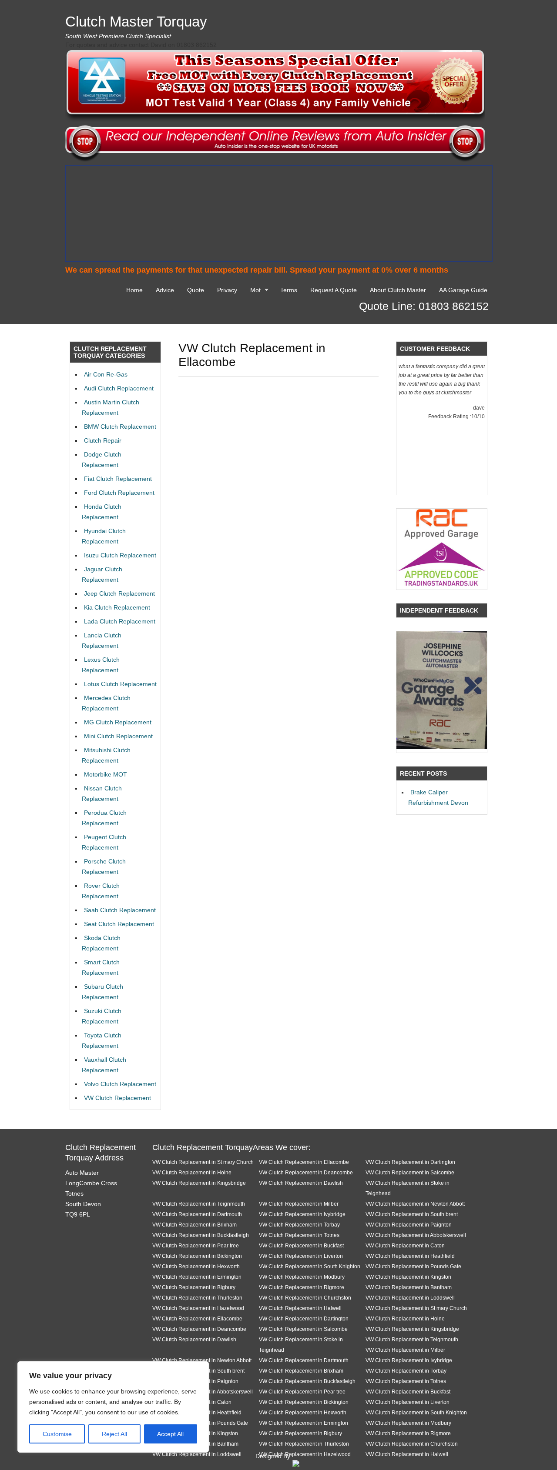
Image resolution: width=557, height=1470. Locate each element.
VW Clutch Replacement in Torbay (299, 1224)
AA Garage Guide (463, 290)
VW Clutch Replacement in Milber (299, 1204)
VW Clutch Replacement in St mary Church (203, 1162)
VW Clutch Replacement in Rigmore (301, 1287)
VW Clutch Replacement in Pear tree (195, 1245)
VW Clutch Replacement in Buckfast (301, 1245)
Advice (165, 290)
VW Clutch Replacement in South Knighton (309, 1266)
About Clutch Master (398, 290)
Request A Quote (333, 290)
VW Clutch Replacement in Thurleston (197, 1297)
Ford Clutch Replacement (119, 492)
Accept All (170, 1433)
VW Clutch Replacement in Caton (405, 1245)
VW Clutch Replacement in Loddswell (410, 1297)
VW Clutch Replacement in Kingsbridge (199, 1183)
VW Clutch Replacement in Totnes (299, 1235)
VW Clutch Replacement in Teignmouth (198, 1204)
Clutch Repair (102, 440)
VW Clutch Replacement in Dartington (410, 1162)
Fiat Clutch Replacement (118, 478)
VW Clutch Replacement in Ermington (197, 1277)
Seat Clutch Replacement (119, 923)
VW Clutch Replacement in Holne (192, 1172)
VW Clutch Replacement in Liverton (301, 1256)
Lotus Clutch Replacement (120, 683)
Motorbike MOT (105, 774)
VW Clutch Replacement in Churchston (305, 1297)
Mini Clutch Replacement (118, 736)
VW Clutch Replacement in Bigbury (193, 1287)
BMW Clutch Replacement (120, 426)
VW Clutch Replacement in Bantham (409, 1287)
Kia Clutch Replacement (117, 607)
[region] (113, 1407)
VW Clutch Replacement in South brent (412, 1214)
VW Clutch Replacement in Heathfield (410, 1256)
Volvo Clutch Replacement (120, 1083)
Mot (253, 291)
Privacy (227, 290)
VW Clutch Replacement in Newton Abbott (415, 1204)
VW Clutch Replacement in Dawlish (301, 1183)
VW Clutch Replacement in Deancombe (306, 1172)
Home (134, 290)
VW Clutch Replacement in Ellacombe (304, 1162)
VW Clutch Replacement (117, 1097)
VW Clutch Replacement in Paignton (409, 1224)
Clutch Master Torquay (136, 21)
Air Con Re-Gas (106, 374)
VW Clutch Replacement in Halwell (300, 1308)
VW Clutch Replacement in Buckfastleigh (200, 1235)
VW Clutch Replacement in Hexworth (196, 1266)
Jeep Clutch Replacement (119, 593)
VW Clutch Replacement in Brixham (194, 1224)
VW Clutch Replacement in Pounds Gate (413, 1266)
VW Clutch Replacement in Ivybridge (302, 1214)
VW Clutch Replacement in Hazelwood (198, 1308)
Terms (288, 290)
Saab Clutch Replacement (120, 910)
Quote (195, 290)
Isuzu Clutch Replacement (120, 555)
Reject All (114, 1433)
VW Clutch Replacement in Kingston (408, 1277)
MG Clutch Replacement (117, 722)
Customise (57, 1433)
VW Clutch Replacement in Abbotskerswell (416, 1235)
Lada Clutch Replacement (119, 621)
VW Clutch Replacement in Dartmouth (197, 1214)
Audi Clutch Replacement (119, 388)
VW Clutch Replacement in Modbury (302, 1277)
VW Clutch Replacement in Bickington (197, 1256)
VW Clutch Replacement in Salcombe (410, 1172)
